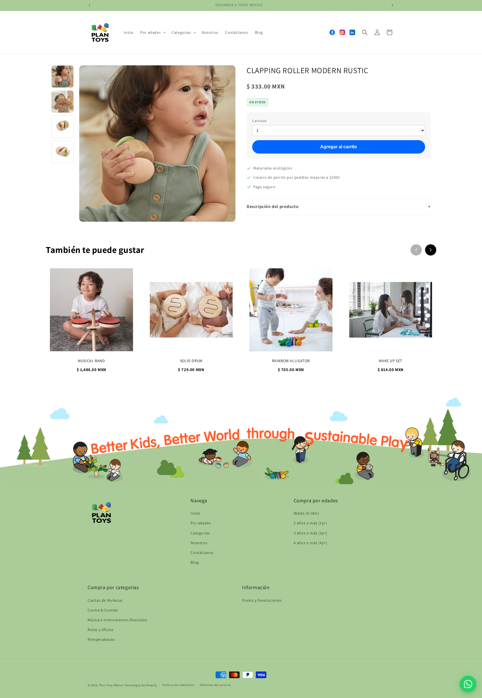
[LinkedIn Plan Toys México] (352, 32)
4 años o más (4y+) (310, 542)
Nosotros (199, 542)
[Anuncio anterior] (89, 5)
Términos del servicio (215, 685)
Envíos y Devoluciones (262, 600)
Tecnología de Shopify (141, 685)
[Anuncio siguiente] (392, 5)
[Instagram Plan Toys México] (342, 32)
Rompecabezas (101, 639)
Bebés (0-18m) (306, 513)
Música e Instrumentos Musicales (117, 619)
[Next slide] (430, 249)
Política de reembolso (178, 685)
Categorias (200, 533)
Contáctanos (202, 552)
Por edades (201, 522)
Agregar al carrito (338, 146)
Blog (195, 562)
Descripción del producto (339, 206)
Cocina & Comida (103, 610)
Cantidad (259, 121)
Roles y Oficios (101, 629)
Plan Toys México (111, 685)
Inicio (196, 513)
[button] (152, 32)
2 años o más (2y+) (310, 522)
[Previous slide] (416, 249)
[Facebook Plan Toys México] (332, 32)
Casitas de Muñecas (105, 600)
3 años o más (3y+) (310, 533)
